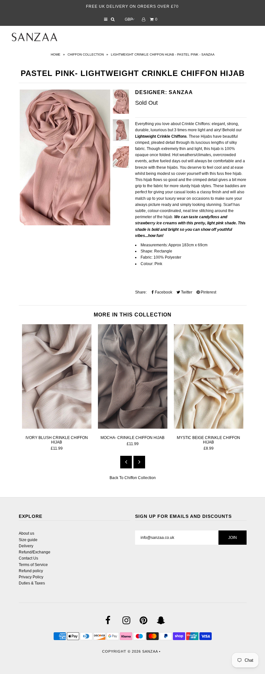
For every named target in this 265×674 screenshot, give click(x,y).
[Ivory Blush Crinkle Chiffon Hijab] (56, 427)
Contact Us (28, 558)
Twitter (186, 292)
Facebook (163, 292)
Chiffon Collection (86, 54)
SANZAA (150, 651)
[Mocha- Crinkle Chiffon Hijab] (132, 427)
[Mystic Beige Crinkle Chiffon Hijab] (208, 427)
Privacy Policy (31, 577)
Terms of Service (33, 564)
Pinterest (208, 292)
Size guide (28, 540)
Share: (141, 292)
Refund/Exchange (34, 552)
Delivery (26, 546)
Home (55, 54)
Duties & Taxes (32, 583)
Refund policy (31, 571)
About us (26, 533)
